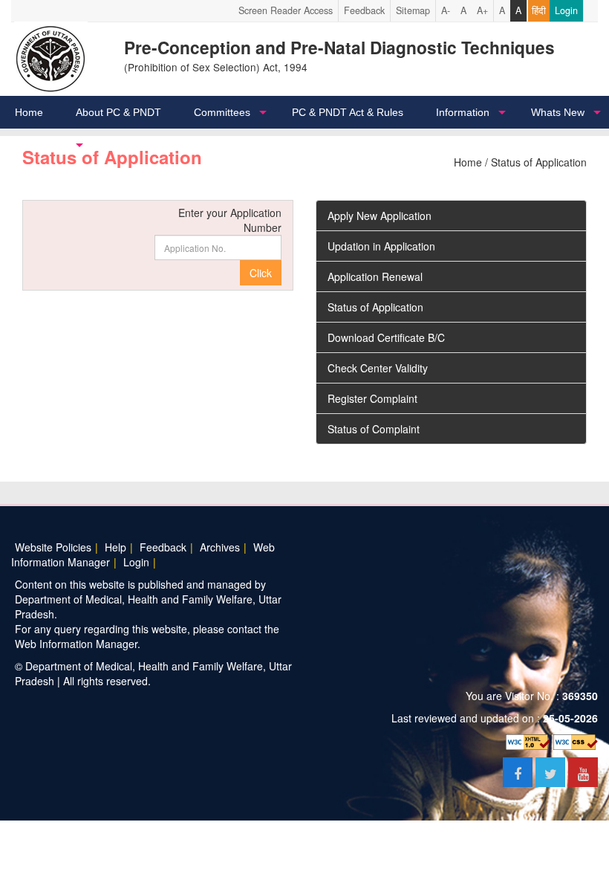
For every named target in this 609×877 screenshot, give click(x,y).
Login (566, 10)
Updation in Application (381, 246)
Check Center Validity (378, 367)
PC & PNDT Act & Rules (347, 112)
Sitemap (413, 10)
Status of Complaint (374, 428)
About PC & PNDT (118, 112)
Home (29, 112)
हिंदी (539, 10)
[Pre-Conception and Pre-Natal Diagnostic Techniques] (51, 57)
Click (261, 272)
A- (445, 10)
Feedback (364, 10)
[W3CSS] (575, 740)
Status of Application (375, 307)
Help (115, 547)
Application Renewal (375, 276)
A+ (482, 10)
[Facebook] (519, 774)
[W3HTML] (528, 740)
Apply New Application (379, 215)
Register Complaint (372, 398)
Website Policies (53, 547)
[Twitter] (551, 774)
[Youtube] (583, 774)
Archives (220, 547)
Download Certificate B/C (386, 337)
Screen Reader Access (285, 10)
